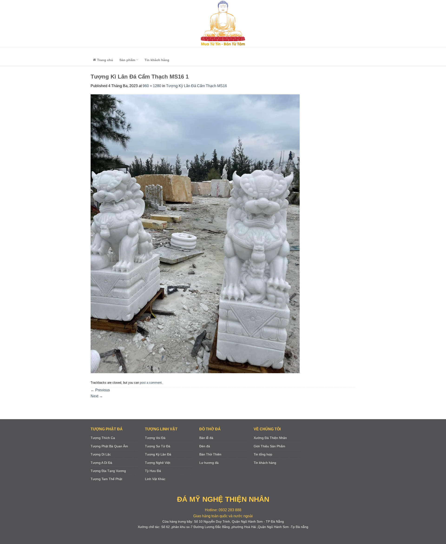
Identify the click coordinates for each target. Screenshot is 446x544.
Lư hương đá (209, 463)
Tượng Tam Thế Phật (106, 479)
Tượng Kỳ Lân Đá (158, 454)
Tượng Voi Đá (155, 438)
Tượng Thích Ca (103, 438)
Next (97, 396)
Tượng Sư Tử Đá (157, 446)
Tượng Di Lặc (101, 454)
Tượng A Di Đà (101, 463)
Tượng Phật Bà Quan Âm (109, 446)
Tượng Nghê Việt (157, 463)
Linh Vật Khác (155, 479)
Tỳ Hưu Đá (153, 471)
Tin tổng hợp (263, 454)
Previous (100, 390)
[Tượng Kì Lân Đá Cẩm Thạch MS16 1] (195, 234)
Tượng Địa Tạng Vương (108, 471)
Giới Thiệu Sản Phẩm (269, 446)
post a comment (151, 382)
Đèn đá (204, 446)
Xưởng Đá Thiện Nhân (270, 438)
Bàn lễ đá (206, 438)
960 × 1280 (152, 86)
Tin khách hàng (156, 60)
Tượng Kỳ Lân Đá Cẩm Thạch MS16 (196, 86)
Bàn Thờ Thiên (210, 454)
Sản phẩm (127, 60)
